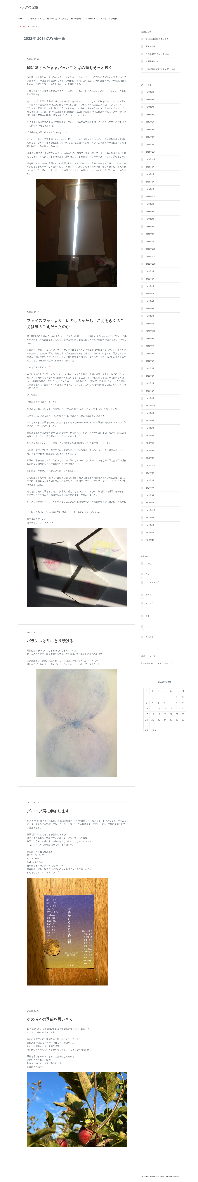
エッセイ (149, 603)
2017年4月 (150, 495)
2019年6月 (150, 436)
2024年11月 (151, 152)
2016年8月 (150, 518)
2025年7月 (150, 107)
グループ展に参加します (48, 811)
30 (183, 720)
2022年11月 (151, 256)
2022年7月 (150, 286)
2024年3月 (150, 182)
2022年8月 (150, 279)
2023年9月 (150, 204)
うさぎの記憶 (29, 7)
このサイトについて (35, 19)
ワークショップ (152, 582)
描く (147, 616)
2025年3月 (150, 137)
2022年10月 (151, 264)
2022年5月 (150, 294)
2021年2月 (150, 353)
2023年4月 (150, 226)
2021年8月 (150, 338)
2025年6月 (150, 114)
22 (177, 714)
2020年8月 (150, 376)
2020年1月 (150, 398)
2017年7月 (150, 488)
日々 (147, 626)
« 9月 (146, 730)
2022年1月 (150, 324)
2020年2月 (150, 391)
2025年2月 (150, 144)
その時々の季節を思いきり (50, 1019)
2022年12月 (151, 249)
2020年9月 (150, 368)
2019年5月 (150, 443)
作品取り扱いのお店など (57, 19)
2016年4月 (150, 540)
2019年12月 (151, 406)
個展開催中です (152, 61)
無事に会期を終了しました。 (158, 54)
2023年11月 (151, 197)
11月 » (153, 730)
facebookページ (90, 19)
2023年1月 (150, 241)
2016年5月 (150, 533)
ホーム (21, 19)
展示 (147, 574)
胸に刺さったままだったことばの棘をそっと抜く (69, 68)
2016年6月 (150, 525)
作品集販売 (76, 19)
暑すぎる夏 (150, 46)
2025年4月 (150, 129)
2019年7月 (150, 428)
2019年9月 (150, 413)
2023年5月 (150, 219)
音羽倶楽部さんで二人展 (151, 663)
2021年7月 (150, 346)
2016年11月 (151, 510)
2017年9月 (150, 473)
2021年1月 (150, 361)
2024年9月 (150, 167)
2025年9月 (150, 92)
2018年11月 (151, 465)
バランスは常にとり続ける (50, 641)
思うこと (149, 595)
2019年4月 (150, 450)
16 (183, 708)
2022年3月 (150, 309)
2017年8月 (150, 480)
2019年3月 (150, 458)
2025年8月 (150, 100)
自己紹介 (149, 637)
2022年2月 (150, 316)
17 (146, 714)
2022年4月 (150, 301)
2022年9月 (150, 271)
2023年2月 (150, 234)
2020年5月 (150, 383)
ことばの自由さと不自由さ (157, 39)
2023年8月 (150, 212)
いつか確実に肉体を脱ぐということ (161, 69)
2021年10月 (151, 331)
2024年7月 (150, 174)
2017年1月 (150, 503)
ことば (148, 563)
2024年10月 (151, 159)
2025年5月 (150, 122)
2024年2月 (150, 189)
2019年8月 (150, 421)
